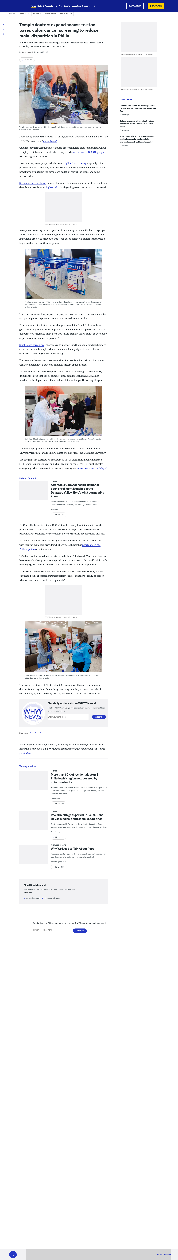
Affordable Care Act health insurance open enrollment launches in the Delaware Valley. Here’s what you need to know (77, 490)
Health (12, 14)
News (33, 5)
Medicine (37, 14)
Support (85, 5)
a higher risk (51, 187)
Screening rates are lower (32, 183)
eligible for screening (74, 163)
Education (76, 5)
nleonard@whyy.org (52, 898)
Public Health (66, 14)
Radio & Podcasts (45, 5)
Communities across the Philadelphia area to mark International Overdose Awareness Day (138, 108)
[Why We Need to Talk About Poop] (33, 856)
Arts (60, 5)
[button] (13, 1254)
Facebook (30, 732)
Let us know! (50, 141)
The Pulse (55, 845)
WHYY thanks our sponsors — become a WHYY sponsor (61, 224)
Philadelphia (50, 14)
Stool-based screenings (31, 344)
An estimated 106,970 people (88, 152)
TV (55, 5)
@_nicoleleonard (33, 898)
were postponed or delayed (92, 468)
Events (67, 5)
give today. (25, 753)
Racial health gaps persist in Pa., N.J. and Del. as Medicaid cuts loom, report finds (77, 817)
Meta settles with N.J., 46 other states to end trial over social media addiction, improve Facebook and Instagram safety (137, 139)
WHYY (16, 6)
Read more (28, 892)
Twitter (35, 732)
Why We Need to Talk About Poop (72, 849)
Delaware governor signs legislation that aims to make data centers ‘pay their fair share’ (137, 124)
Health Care (24, 14)
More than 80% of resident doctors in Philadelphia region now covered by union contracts (75, 778)
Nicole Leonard (27, 52)
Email (40, 732)
